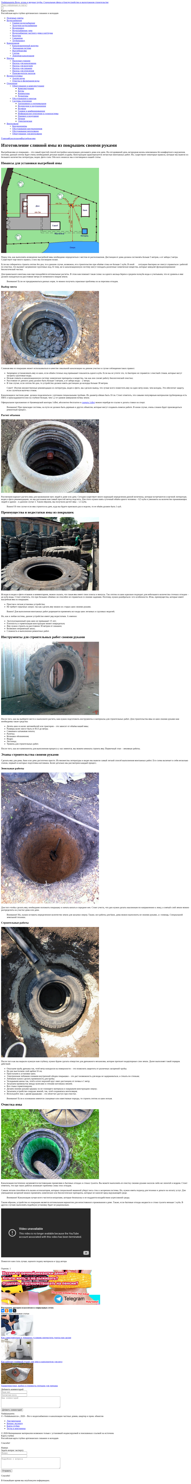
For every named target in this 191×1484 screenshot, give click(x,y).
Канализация (13, 43)
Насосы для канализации (24, 63)
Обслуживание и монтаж (24, 98)
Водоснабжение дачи (22, 30)
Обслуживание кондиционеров (27, 128)
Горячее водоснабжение (23, 23)
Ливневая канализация (23, 56)
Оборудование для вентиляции (27, 133)
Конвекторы (24, 93)
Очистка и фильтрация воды (25, 81)
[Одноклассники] (6, 1310)
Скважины (17, 38)
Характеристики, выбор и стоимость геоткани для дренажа (29, 1385)
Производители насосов (23, 73)
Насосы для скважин (22, 68)
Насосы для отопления (23, 71)
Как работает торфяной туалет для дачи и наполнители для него (31, 1361)
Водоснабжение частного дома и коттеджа (32, 33)
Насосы (10, 58)
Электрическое (25, 121)
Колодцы (16, 35)
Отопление (12, 83)
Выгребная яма (19, 50)
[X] (14, 1310)
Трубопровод (18, 40)
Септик (15, 53)
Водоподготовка (15, 76)
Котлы (21, 91)
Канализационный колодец (25, 45)
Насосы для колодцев (22, 66)
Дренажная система (21, 48)
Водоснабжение (14, 20)
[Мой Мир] (10, 1310)
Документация (14, 1421)
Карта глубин (13, 1426)
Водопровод (18, 28)
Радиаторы (23, 96)
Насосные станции (21, 61)
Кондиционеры (19, 126)
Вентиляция (12, 123)
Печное (21, 118)
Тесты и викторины (16, 1428)
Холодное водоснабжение (24, 25)
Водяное (22, 108)
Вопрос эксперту (15, 1423)
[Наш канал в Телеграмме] (50, 1304)
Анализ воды (18, 78)
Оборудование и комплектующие (28, 86)
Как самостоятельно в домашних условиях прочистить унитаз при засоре (36, 1337)
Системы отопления (22, 101)
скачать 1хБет (88, 402)
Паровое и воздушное (28, 116)
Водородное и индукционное (32, 106)
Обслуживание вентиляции (25, 131)
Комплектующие (26, 88)
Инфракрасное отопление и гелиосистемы (38, 113)
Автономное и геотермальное (32, 103)
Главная (5, 138)
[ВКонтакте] (2, 1310)
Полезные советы (15, 18)
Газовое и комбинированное (31, 111)
